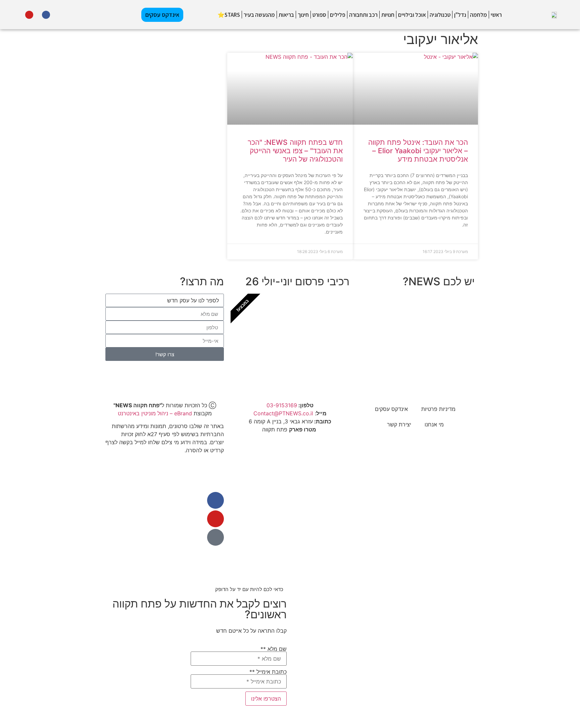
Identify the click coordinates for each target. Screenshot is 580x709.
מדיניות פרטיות (438, 409)
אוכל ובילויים (412, 14)
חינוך (303, 14)
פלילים (337, 14)
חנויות (387, 14)
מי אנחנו (434, 424)
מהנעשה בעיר (259, 14)
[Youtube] (29, 15)
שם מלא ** (273, 649)
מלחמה (478, 14)
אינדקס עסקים (391, 409)
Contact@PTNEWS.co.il (283, 413)
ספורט (319, 14)
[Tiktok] (12, 15)
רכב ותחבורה (363, 14)
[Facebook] (46, 15)
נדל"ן (460, 14)
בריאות (286, 14)
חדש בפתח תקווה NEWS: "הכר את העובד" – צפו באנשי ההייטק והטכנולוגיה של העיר (295, 150)
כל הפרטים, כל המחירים (303, 360)
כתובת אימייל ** (268, 672)
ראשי (496, 14)
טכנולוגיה (440, 14)
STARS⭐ (229, 14)
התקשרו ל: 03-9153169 (427, 360)
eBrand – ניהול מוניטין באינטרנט (155, 413)
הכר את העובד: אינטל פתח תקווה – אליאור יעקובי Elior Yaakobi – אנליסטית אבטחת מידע (418, 150)
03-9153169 (282, 405)
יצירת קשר (399, 424)
